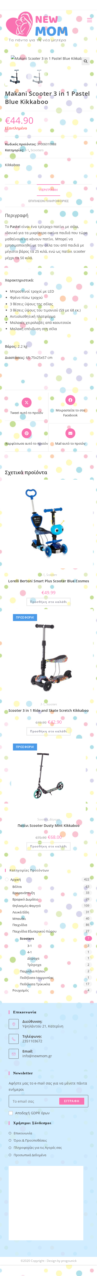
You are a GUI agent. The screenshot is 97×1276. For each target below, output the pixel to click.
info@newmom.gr (37, 1056)
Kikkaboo (12, 164)
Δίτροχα (54, 819)
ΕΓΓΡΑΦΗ (71, 1101)
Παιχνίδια (19, 925)
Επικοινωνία (23, 1133)
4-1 (42, 575)
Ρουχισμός (20, 990)
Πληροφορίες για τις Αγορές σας (38, 1147)
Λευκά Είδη (20, 912)
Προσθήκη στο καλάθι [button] (48, 602)
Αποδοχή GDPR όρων (32, 1113)
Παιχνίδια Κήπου (32, 971)
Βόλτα (17, 886)
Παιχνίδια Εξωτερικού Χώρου (34, 931)
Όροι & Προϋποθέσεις (30, 1140)
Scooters (37, 150)
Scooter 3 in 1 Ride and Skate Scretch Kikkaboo (48, 710)
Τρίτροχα (34, 965)
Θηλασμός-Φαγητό (26, 905)
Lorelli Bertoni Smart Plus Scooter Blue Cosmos (48, 581)
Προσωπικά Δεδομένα (30, 1155)
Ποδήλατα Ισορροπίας (36, 977)
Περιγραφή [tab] (48, 190)
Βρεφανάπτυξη (23, 893)
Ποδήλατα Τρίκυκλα (35, 984)
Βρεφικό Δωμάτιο (25, 899)
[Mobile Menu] (87, 20)
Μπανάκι (19, 918)
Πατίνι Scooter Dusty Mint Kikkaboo (49, 825)
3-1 (27, 150)
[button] (86, 61)
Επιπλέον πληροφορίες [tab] (48, 201)
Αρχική (15, 879)
